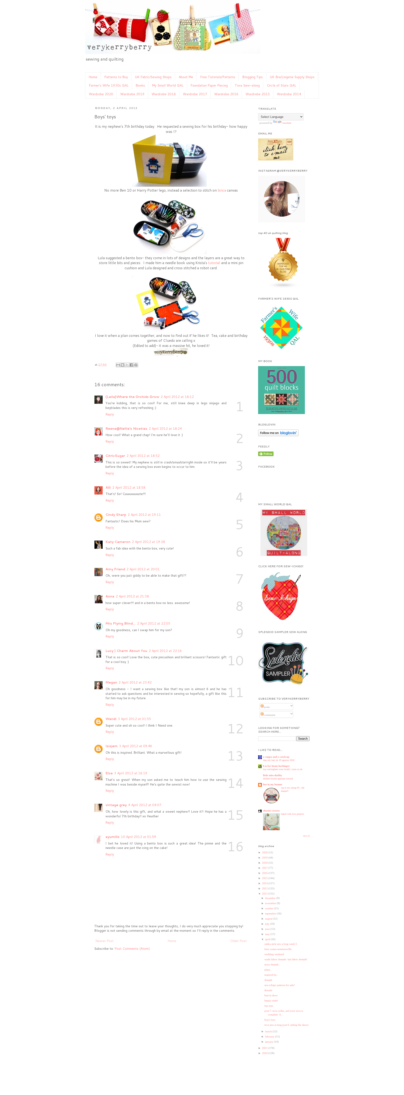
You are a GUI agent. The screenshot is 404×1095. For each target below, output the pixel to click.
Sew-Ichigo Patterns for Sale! (279, 985)
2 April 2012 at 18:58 (128, 487)
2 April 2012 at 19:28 (148, 541)
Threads (268, 990)
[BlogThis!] (122, 365)
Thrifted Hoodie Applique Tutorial (278, 778)
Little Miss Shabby (272, 775)
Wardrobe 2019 (132, 94)
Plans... (268, 969)
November (271, 903)
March (269, 1031)
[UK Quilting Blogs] (283, 288)
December (270, 898)
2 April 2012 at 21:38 (132, 596)
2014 (265, 883)
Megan (111, 682)
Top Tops (268, 1005)
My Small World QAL (168, 85)
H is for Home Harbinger (276, 765)
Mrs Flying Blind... (120, 623)
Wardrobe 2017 (195, 94)
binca (221, 190)
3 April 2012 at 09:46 (135, 746)
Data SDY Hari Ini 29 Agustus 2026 (278, 760)
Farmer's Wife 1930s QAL (109, 85)
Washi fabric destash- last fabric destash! (285, 959)
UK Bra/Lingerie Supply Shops (292, 77)
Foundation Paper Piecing (209, 85)
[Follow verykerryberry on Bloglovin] (278, 435)
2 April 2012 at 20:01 (143, 569)
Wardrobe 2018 (164, 94)
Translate (286, 122)
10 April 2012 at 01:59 (138, 836)
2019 (265, 857)
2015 (265, 878)
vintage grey (116, 805)
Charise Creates (271, 810)
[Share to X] (127, 365)
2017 (265, 867)
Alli (108, 487)
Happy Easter (271, 1000)
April (268, 939)
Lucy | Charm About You (126, 650)
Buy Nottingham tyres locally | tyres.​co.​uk (282, 769)
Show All (306, 836)
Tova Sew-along (247, 85)
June (268, 929)
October (269, 908)
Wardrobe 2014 (289, 94)
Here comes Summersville (278, 949)
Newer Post (104, 941)
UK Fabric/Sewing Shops (153, 77)
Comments (269, 714)
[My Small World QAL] (283, 555)
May (268, 934)
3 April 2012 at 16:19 (130, 773)
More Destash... (272, 964)
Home (93, 77)
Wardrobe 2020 (101, 94)
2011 (265, 1048)
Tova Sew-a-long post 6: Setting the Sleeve (286, 1024)
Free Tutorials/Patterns (217, 77)
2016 (265, 873)
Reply (109, 414)
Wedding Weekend (274, 954)
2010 (265, 1053)
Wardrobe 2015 (257, 94)
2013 (265, 888)
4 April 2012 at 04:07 (144, 805)
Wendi (110, 719)
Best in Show (271, 995)
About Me (186, 77)
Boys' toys (269, 1019)
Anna (109, 596)
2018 (265, 862)
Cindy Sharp (115, 514)
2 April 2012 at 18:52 (143, 455)
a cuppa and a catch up (276, 756)
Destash (268, 980)
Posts (266, 707)
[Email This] (118, 365)
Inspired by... (271, 974)
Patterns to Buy (116, 77)
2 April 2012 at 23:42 (135, 682)
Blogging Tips (252, 77)
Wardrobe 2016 (226, 94)
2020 (265, 852)
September (271, 913)
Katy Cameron (117, 541)
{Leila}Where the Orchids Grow (132, 396)
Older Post (238, 941)
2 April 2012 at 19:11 (144, 514)
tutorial (214, 262)
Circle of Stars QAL (281, 85)
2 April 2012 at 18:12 (177, 396)
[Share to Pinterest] (135, 365)
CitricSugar (115, 455)
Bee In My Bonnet (272, 784)
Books (140, 85)
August (269, 918)
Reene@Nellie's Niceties (126, 428)
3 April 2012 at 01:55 (134, 719)
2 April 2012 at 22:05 (153, 623)
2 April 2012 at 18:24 (165, 428)
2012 (265, 893)
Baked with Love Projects (292, 814)
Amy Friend (115, 569)
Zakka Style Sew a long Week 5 (280, 943)
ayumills (112, 836)
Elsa (109, 773)
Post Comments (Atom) (132, 948)
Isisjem (111, 746)
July (267, 923)
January (269, 1041)
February (270, 1036)
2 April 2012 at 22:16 (165, 650)
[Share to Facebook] (131, 365)
